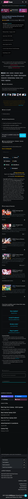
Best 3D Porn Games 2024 (9, 418)
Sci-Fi (21, 78)
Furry (12, 75)
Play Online (22, 135)
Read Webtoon (23, 485)
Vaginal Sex (7, 80)
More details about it (19, 176)
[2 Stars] (4, 20)
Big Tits (3, 75)
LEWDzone (12, 495)
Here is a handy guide (6, 148)
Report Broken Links (19, 172)
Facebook (19, 396)
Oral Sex (17, 78)
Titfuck (2, 80)
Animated (17, 73)
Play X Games (22, 10)
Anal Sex (12, 73)
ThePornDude (15, 9)
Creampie (8, 75)
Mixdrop (7, 164)
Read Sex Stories (23, 487)
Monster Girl (4, 78)
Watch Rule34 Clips (22, 489)
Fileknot (16, 157)
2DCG (7, 73)
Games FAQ (4, 428)
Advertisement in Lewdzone (9, 423)
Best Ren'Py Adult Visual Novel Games (9, 473)
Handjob (16, 75)
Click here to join (16, 67)
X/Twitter (5, 399)
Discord (5, 396)
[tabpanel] (14, 162)
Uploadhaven (16, 164)
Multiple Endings (11, 78)
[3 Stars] (5, 20)
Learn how (21, 105)
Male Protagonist (22, 75)
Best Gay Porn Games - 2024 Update (12, 407)
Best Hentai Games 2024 (8, 412)
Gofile (15, 161)
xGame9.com (22, 5)
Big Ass (21, 73)
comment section (14, 64)
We (5, 168)
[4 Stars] (7, 20)
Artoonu (10, 23)
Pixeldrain (7, 161)
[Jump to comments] (25, 495)
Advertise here (4, 10)
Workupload (14, 168)
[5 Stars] (8, 20)
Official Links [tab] (6, 152)
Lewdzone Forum (23, 483)
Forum (18, 399)
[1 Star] (2, 20)
